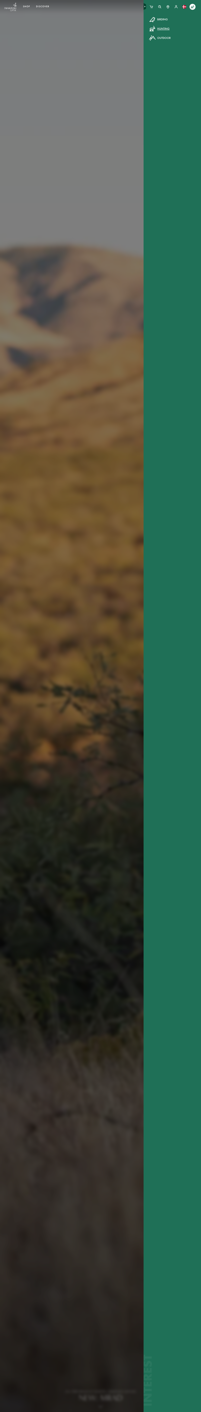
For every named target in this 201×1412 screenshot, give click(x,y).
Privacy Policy (145, 71)
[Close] (162, 23)
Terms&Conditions (124, 71)
